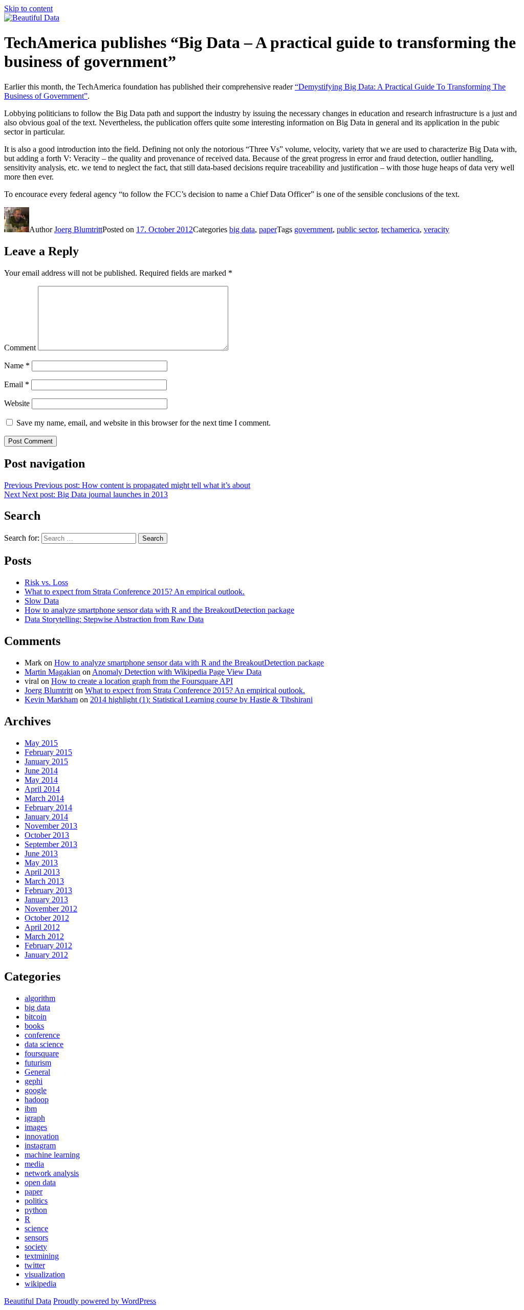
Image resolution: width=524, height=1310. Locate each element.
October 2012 (47, 918)
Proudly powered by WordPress (104, 1301)
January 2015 (46, 761)
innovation (42, 1136)
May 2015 (41, 743)
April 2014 (42, 789)
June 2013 (41, 853)
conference (42, 1035)
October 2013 (47, 835)
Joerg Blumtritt (78, 229)
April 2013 (42, 872)
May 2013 (41, 862)
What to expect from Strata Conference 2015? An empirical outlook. (135, 591)
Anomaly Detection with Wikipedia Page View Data (176, 672)
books (34, 1026)
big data (242, 229)
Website (17, 403)
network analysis (52, 1173)
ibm (31, 1108)
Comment (20, 347)
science (36, 1228)
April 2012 (42, 927)
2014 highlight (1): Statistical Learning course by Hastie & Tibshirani (201, 699)
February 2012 (48, 945)
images (36, 1127)
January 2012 (46, 954)
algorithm (40, 998)
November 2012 (51, 908)
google (36, 1090)
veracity (436, 229)
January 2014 (46, 816)
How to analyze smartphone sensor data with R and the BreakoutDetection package (159, 610)
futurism (38, 1062)
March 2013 (44, 881)
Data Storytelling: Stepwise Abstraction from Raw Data (114, 619)
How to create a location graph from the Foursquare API (142, 681)
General (37, 1072)
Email (16, 384)
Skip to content (28, 8)
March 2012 (44, 936)
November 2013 (51, 825)
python (36, 1210)
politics (36, 1200)
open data (40, 1182)
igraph (35, 1118)
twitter (35, 1265)
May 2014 (41, 779)
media (34, 1164)
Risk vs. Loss (46, 582)
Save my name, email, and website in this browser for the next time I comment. (143, 422)
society (36, 1246)
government (313, 229)
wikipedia (40, 1283)
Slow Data (42, 600)
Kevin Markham (51, 699)
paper (268, 229)
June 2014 (41, 770)
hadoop (37, 1099)
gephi (33, 1081)
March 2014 (44, 798)
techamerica (400, 229)
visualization (45, 1274)
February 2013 (48, 890)
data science (44, 1044)
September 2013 (51, 844)
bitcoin (36, 1016)
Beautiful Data (27, 1301)
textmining (42, 1256)
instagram (40, 1145)
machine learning (52, 1154)
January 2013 (46, 899)
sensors (36, 1237)
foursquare (42, 1053)
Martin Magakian (52, 672)
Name (17, 365)
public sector (357, 229)
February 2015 (48, 752)
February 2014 (48, 807)
